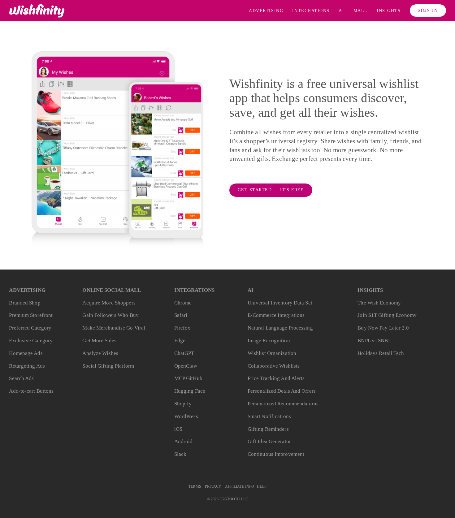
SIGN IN (428, 10)
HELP (261, 487)
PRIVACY (213, 487)
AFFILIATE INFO (239, 487)
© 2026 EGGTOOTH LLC (227, 499)
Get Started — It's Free (271, 190)
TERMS (194, 487)
